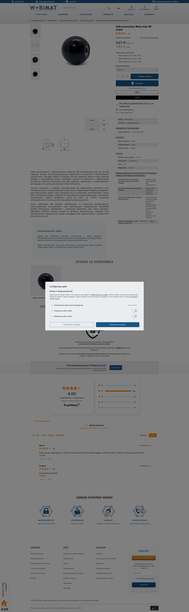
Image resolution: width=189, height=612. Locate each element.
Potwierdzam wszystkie (118, 324)
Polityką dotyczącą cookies (99, 294)
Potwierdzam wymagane (71, 324)
